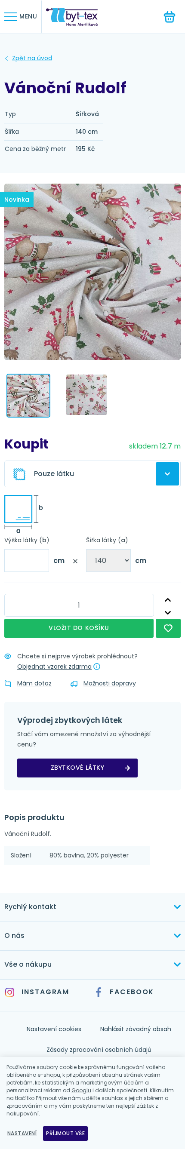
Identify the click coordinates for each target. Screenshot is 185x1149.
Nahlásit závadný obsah (135, 1029)
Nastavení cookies (54, 1029)
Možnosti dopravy (109, 683)
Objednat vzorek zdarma (54, 666)
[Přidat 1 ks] (168, 600)
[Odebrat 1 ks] (168, 612)
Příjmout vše (65, 1133)
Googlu (81, 1090)
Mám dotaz (34, 683)
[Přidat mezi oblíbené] (168, 628)
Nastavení (22, 1133)
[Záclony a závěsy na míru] (78, 17)
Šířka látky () (107, 540)
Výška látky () (26, 540)
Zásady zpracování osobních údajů (98, 1049)
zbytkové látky (78, 767)
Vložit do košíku (79, 628)
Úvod (32, 58)
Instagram (45, 992)
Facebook (132, 992)
